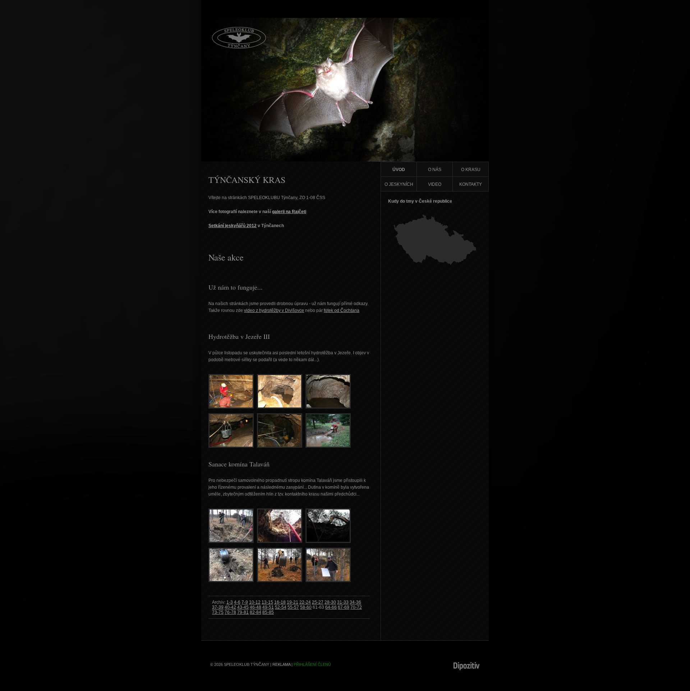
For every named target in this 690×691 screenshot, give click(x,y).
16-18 (280, 602)
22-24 (305, 602)
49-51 (268, 607)
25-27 (317, 602)
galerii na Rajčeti (289, 211)
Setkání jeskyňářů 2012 (232, 225)
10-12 (255, 602)
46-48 (255, 607)
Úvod (398, 169)
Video (434, 184)
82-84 (255, 612)
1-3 (229, 602)
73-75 (218, 612)
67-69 (343, 607)
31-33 (343, 602)
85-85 (268, 612)
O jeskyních (399, 184)
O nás (434, 169)
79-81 (243, 612)
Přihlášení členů (312, 664)
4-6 (237, 602)
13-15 (267, 602)
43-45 (243, 607)
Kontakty (470, 184)
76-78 (230, 612)
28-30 (330, 602)
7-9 (245, 602)
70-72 (356, 607)
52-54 (280, 607)
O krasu (470, 169)
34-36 (355, 602)
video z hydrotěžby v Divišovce (274, 310)
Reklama (281, 664)
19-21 (292, 602)
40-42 (230, 607)
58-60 (306, 607)
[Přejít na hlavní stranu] (239, 47)
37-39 (218, 607)
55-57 (293, 607)
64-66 (331, 607)
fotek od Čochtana (341, 310)
